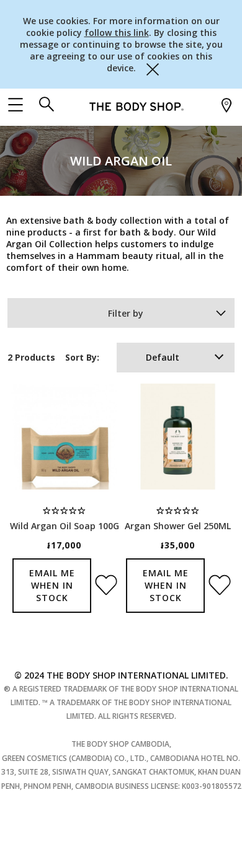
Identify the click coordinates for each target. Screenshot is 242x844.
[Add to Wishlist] (104, 581)
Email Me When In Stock (52, 585)
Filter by (125, 313)
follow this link (116, 32)
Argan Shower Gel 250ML (178, 526)
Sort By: (82, 357)
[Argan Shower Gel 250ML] (178, 436)
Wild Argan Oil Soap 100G (64, 526)
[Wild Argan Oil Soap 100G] (64, 436)
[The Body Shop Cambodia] (136, 106)
